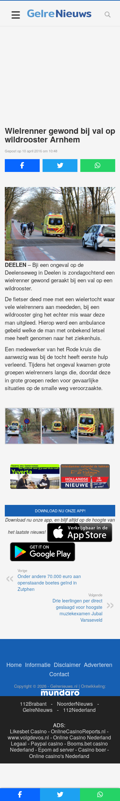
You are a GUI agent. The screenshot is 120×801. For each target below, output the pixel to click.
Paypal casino (47, 743)
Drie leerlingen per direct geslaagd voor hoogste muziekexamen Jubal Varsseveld (77, 607)
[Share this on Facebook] (22, 165)
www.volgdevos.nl (28, 737)
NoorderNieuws (75, 703)
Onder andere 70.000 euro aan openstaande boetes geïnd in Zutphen (49, 580)
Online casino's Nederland (59, 756)
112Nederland (79, 709)
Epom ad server (56, 749)
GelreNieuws (37, 709)
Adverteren (98, 664)
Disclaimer (67, 664)
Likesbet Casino (28, 731)
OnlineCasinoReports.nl (78, 731)
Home (14, 664)
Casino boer (92, 749)
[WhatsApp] (97, 165)
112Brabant (33, 703)
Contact (59, 673)
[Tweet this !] (60, 165)
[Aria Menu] (15, 14)
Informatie (38, 664)
